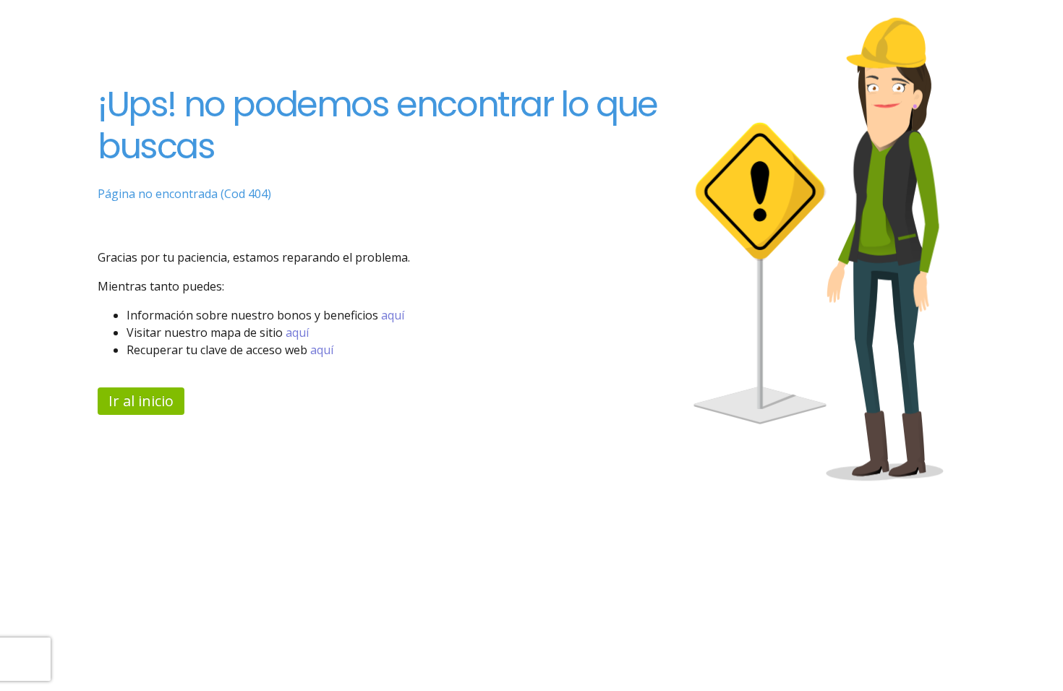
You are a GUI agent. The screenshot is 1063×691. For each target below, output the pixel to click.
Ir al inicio (141, 401)
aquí (392, 315)
